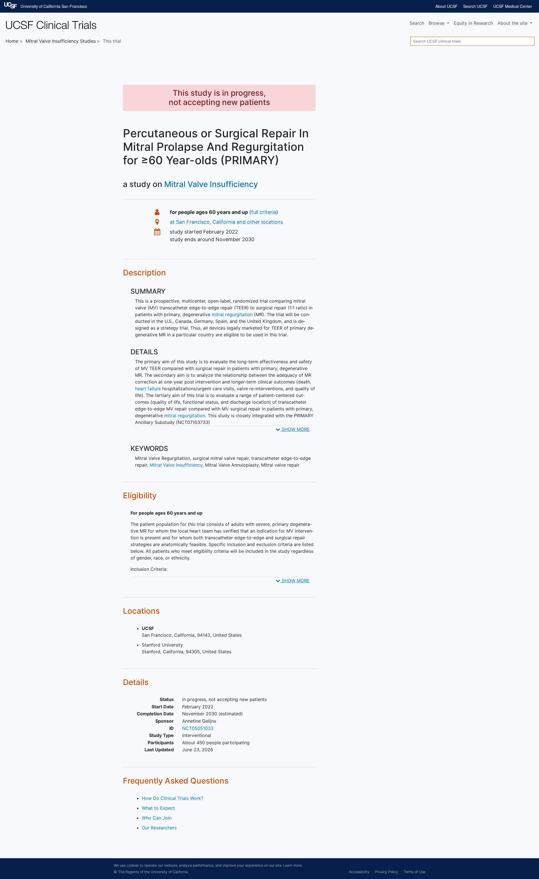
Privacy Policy (386, 872)
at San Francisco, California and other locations (226, 222)
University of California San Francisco (53, 6)
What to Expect (158, 808)
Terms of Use (414, 872)
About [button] (512, 23)
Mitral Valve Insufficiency (211, 184)
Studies (61, 41)
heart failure (148, 388)
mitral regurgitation (232, 314)
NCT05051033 (197, 728)
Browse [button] (437, 23)
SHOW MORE (295, 429)
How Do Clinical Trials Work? (172, 798)
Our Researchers (159, 827)
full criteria (263, 212)
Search (417, 23)
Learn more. (292, 865)
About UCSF (446, 6)
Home (12, 41)
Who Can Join (157, 818)
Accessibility (359, 872)
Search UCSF (475, 6)
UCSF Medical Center (512, 6)
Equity (473, 23)
